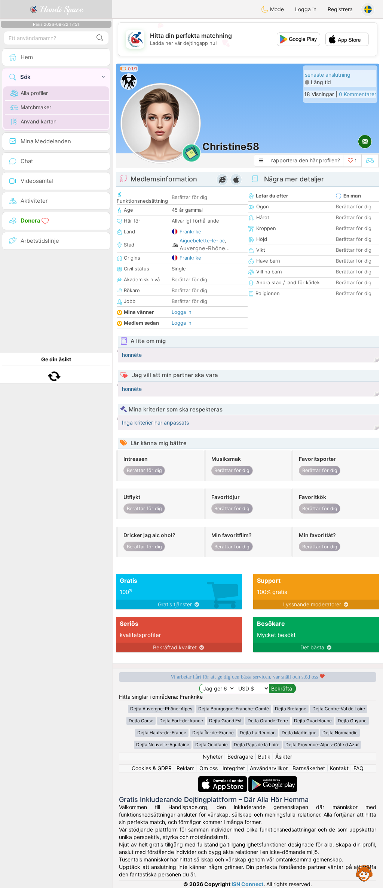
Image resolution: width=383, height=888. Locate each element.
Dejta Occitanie (211, 744)
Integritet (234, 768)
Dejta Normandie (340, 732)
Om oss (208, 768)
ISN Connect (247, 884)
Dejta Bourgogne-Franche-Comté (233, 708)
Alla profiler (34, 93)
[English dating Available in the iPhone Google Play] (272, 780)
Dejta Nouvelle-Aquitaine (162, 744)
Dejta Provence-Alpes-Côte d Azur (322, 744)
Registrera (340, 9)
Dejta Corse (141, 720)
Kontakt (339, 768)
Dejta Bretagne (290, 708)
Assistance (364, 873)
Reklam (185, 768)
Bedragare (240, 756)
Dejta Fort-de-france (181, 720)
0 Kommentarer (357, 94)
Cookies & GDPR (152, 768)
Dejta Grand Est (225, 720)
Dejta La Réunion (258, 732)
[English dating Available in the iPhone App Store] (223, 780)
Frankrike (190, 232)
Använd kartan (38, 121)
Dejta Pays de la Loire (256, 744)
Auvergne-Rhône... (205, 248)
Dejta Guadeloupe (313, 720)
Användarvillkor (269, 768)
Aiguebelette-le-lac (202, 241)
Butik (264, 756)
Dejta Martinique (299, 732)
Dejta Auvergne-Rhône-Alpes (161, 708)
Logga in (305, 9)
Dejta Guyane (352, 720)
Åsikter (283, 756)
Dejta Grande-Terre (268, 720)
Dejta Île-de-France (213, 732)
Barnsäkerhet (308, 768)
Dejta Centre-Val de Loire (338, 708)
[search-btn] (99, 38)
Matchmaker (36, 107)
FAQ (358, 768)
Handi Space (60, 9)
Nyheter (213, 756)
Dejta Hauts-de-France (161, 732)
